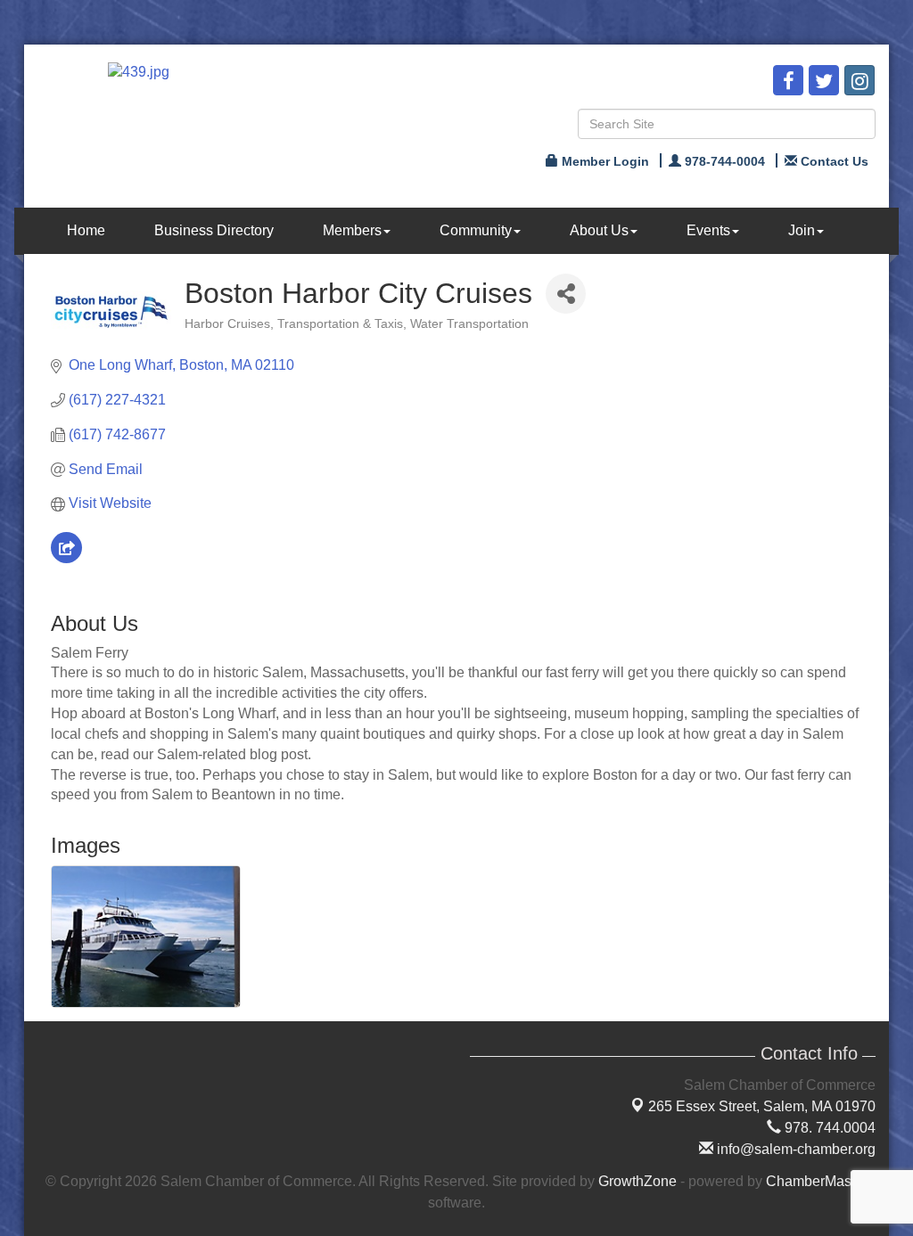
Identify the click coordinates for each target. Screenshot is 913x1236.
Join (801, 230)
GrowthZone (637, 1181)
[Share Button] (566, 294)
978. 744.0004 (828, 1127)
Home (86, 230)
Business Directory (214, 230)
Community (476, 230)
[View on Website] (66, 558)
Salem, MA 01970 (762, 1106)
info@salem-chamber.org (794, 1149)
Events (708, 230)
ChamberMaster (817, 1181)
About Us (599, 230)
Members (352, 230)
